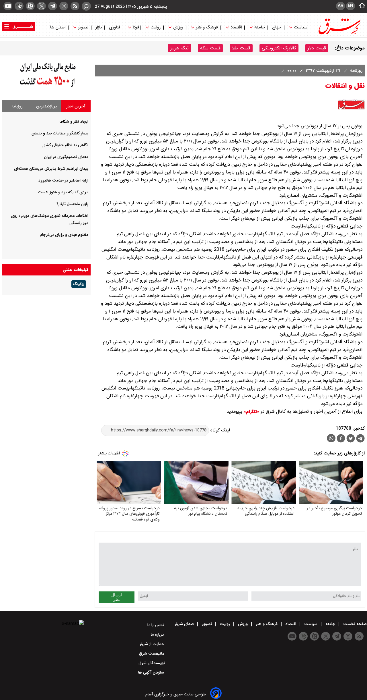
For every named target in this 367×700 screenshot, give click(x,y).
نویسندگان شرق (151, 663)
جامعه (259, 27)
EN (350, 5)
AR (340, 5)
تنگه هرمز (179, 48)
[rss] (75, 6)
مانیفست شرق (152, 653)
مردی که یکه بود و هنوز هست (63, 192)
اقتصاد (236, 27)
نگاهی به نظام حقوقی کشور (65, 145)
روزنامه (355, 70)
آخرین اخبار (75, 106)
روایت (155, 27)
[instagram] (63, 6)
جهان (276, 27)
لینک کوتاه (219, 430)
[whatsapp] (331, 438)
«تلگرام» (250, 411)
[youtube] (7, 6)
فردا (135, 27)
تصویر (83, 27)
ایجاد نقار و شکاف (73, 121)
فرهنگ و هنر (207, 27)
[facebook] (341, 439)
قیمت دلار (317, 48)
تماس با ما (156, 625)
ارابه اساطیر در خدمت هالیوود (63, 180)
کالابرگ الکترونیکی (279, 48)
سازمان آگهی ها (151, 672)
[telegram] (52, 6)
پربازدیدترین (46, 106)
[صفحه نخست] (360, 6)
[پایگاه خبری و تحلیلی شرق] (339, 33)
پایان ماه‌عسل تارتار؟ (72, 204)
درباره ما (158, 634)
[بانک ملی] (46, 87)
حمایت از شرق (152, 644)
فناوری (114, 27)
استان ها (58, 27)
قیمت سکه (210, 48)
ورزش (178, 27)
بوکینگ (78, 284)
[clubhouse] (19, 6)
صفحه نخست (354, 624)
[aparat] (30, 6)
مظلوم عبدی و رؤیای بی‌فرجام (64, 235)
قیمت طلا (241, 48)
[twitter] (41, 6)
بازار (98, 27)
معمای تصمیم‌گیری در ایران (66, 157)
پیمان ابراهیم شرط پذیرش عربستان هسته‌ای (51, 168)
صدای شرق (185, 624)
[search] (86, 6)
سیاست (301, 27)
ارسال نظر (116, 597)
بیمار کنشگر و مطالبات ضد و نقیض (60, 133)
